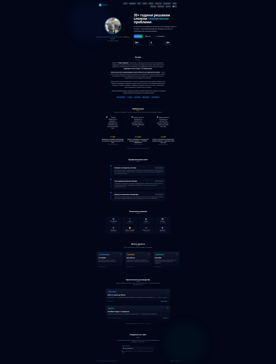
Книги (149, 36)
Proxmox (162, 6)
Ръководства (160, 36)
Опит (139, 3)
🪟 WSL (174, 6)
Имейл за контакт (126, 345)
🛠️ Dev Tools (158, 3)
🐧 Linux (168, 6)
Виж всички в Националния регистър (137, 148)
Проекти (151, 3)
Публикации (132, 3)
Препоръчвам (167, 3)
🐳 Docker (153, 6)
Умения (144, 3)
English (174, 3)
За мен (125, 3)
